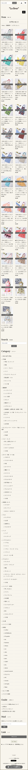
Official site (14, 737)
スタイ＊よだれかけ (9, 447)
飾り (6, 611)
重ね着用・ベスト (9, 377)
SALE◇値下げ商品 (7, 356)
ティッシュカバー (9, 485)
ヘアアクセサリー (7, 540)
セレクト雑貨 (6, 690)
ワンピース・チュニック (10, 374)
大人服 (4, 621)
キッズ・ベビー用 (9, 555)
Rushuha (7, 642)
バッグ (4, 530)
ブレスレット (8, 571)
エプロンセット (8, 406)
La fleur (6, 629)
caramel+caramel (9, 671)
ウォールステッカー (9, 604)
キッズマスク (8, 517)
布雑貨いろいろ (6, 502)
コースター (7, 504)
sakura (6, 668)
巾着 (6, 463)
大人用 (6, 432)
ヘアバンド (7, 552)
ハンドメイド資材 (7, 624)
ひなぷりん (7, 674)
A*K (5, 677)
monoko (6, 680)
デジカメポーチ (8, 479)
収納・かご (7, 601)
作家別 (4, 627)
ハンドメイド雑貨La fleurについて (11, 704)
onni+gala (7, 683)
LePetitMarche (8, 633)
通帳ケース (7, 470)
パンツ (6, 371)
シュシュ (7, 545)
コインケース (8, 495)
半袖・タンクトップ (9, 361)
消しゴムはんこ (8, 588)
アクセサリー (6, 559)
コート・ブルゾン (9, 368)
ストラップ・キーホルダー (11, 579)
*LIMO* (6, 661)
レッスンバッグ (8, 390)
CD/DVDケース (8, 492)
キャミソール (8, 380)
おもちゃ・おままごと (10, 511)
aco (5, 649)
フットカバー (8, 444)
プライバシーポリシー (8, 709)
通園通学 (8, 25)
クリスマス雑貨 (6, 694)
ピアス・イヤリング (9, 564)
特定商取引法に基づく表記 (9, 711)
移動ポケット (8, 402)
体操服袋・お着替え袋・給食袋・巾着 (13, 409)
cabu (6, 652)
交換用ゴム (7, 523)
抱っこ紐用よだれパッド (10, 441)
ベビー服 (7, 384)
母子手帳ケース (8, 482)
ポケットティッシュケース (11, 420)
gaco (6, 658)
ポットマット (8, 508)
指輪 (6, 567)
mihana (6, 645)
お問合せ (5, 706)
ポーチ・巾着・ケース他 (8, 454)
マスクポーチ (8, 526)
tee (5, 639)
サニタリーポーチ (9, 476)
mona (6, 655)
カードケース (8, 466)
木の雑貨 (7, 598)
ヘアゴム (7, 542)
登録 (4, 726)
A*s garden (7, 636)
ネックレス (7, 561)
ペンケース (7, 417)
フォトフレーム (8, 595)
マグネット (7, 607)
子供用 (6, 435)
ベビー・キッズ (6, 439)
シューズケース (8, 393)
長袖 (6, 364)
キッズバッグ (8, 536)
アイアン (7, 592)
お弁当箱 (7, 423)
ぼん (6, 664)
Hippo (6, 687)
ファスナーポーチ (9, 460)
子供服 (4, 359)
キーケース (7, 473)
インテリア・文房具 (7, 586)
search (14, 3)
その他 (6, 451)
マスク (4, 514)
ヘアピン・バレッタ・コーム (11, 549)
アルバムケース (8, 489)
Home (3, 25)
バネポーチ (7, 457)
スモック (7, 399)
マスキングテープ (9, 614)
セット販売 (7, 396)
